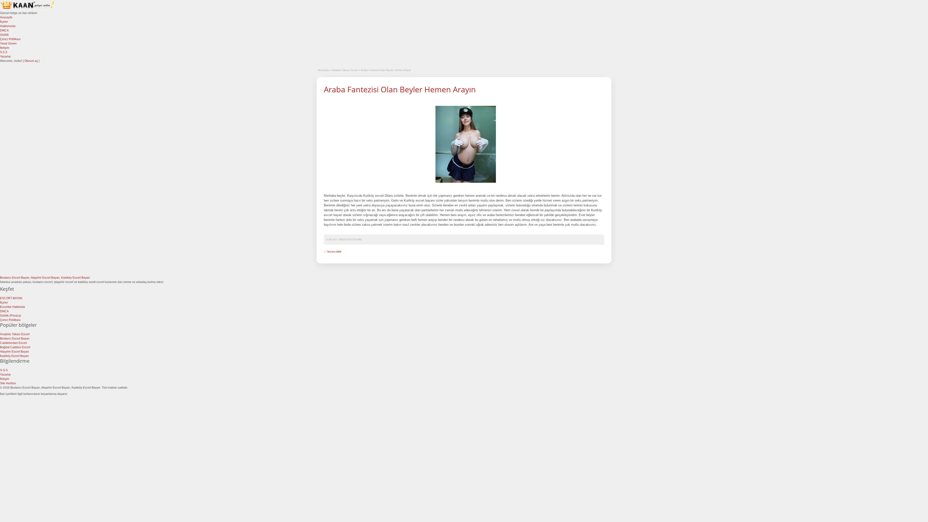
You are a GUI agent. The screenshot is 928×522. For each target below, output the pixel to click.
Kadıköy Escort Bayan (14, 356)
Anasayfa (6, 17)
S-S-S (4, 370)
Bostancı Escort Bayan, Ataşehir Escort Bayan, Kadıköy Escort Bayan (45, 277)
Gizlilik (4, 34)
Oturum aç (31, 61)
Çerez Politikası (10, 39)
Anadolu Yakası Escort (345, 70)
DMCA (4, 30)
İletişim (4, 48)
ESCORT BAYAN (11, 298)
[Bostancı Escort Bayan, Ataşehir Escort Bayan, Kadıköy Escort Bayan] (28, 8)
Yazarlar (5, 56)
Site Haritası (8, 383)
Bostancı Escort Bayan (14, 338)
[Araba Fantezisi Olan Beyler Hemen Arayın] (465, 144)
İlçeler (4, 21)
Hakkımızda (7, 26)
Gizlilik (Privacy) (10, 315)
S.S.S (3, 52)
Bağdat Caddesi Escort (15, 347)
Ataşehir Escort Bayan (14, 351)
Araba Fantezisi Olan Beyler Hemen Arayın (400, 89)
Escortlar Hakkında (12, 307)
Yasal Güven (8, 43)
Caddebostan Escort (13, 343)
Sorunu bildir (334, 251)
